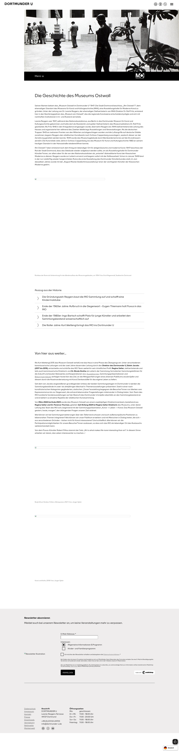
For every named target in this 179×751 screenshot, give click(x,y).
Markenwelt (29, 728)
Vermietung (29, 722)
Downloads (29, 720)
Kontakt (27, 714)
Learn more (73, 666)
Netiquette (29, 725)
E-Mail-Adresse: (68, 634)
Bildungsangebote (43, 376)
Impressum (29, 711)
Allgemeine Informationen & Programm (85, 645)
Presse (27, 717)
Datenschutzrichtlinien (111, 654)
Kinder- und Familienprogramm (81, 648)
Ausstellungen (93, 374)
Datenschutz (30, 708)
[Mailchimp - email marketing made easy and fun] (144, 672)
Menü (38, 76)
